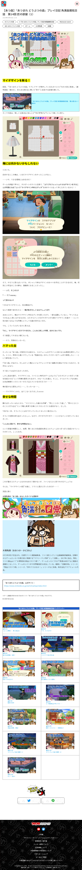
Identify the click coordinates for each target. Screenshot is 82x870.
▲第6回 (43, 677)
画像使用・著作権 (41, 841)
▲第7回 (10, 701)
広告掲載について (41, 847)
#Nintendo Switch (65, 22)
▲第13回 (10, 774)
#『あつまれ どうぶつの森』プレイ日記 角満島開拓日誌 (36, 22)
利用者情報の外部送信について (41, 851)
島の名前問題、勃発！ (9, 655)
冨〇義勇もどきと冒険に (48, 679)
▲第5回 (5, 677)
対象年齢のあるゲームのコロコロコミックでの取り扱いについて (41, 860)
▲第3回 (5, 653)
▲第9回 (10, 726)
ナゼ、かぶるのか (46, 631)
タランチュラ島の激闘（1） (16, 752)
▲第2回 (43, 629)
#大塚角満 (39, 26)
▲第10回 (48, 726)
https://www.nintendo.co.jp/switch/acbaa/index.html (25, 586)
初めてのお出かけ (8, 679)
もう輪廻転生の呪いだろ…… (54, 703)
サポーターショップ (41, 854)
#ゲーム (27, 26)
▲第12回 (48, 750)
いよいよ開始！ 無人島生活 (11, 631)
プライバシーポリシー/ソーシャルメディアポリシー (41, 838)
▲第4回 (43, 653)
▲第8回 (48, 702)
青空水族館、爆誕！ (13, 728)
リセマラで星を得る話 (47, 655)
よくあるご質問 (41, 857)
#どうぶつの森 (9, 22)
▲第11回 (10, 750)
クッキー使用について (41, 844)
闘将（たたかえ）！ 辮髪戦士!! (55, 728)
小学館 (41, 834)
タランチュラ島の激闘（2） (54, 752)
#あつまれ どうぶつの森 (12, 26)
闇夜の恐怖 (11, 703)
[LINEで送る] (53, 801)
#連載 (49, 26)
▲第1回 (5, 629)
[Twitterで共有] (29, 801)
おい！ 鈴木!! (11, 776)
